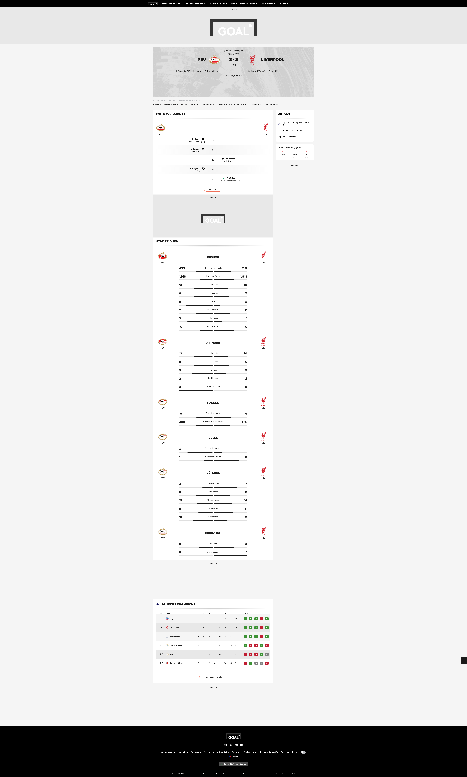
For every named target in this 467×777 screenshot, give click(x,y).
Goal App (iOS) (271, 752)
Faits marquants (171, 104)
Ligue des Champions (233, 50)
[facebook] (226, 745)
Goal (186, 774)
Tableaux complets (213, 677)
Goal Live (285, 752)
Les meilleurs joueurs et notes (231, 104)
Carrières (236, 752)
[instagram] (236, 745)
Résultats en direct (172, 3)
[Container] (187, 59)
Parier (295, 752)
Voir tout (213, 189)
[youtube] (241, 745)
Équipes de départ (190, 104)
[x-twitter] (231, 745)
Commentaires (271, 104)
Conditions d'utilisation (190, 752)
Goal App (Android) (252, 752)
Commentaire (208, 104)
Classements (255, 104)
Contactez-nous (168, 752)
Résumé (157, 104)
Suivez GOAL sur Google (235, 764)
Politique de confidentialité (216, 752)
